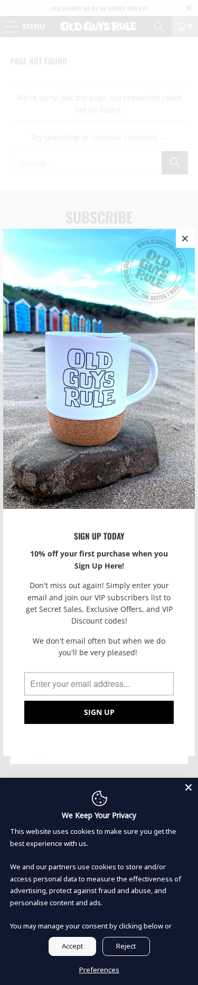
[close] (185, 238)
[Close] (188, 787)
